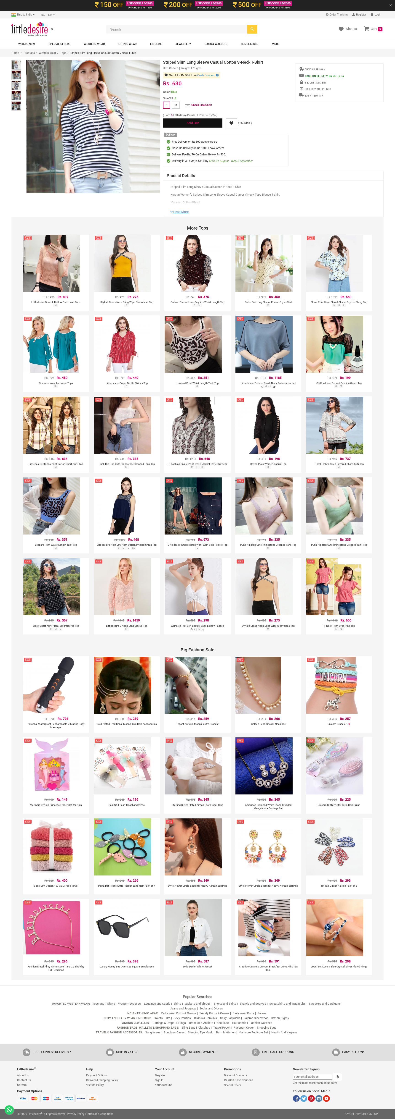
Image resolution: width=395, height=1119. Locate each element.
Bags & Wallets (216, 44)
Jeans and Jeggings (183, 1008)
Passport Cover (244, 1027)
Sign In (159, 1080)
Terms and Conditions (99, 1114)
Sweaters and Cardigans (325, 1003)
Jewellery (183, 44)
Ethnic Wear (127, 44)
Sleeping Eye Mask (200, 1032)
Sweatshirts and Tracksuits (287, 1003)
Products (29, 53)
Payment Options (96, 1075)
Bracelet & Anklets (201, 1023)
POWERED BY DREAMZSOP (361, 1114)
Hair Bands (239, 1023)
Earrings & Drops (164, 1023)
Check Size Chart (201, 105)
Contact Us (24, 1080)
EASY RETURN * (314, 95)
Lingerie (156, 44)
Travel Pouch (221, 1027)
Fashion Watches (260, 1023)
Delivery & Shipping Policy (102, 1080)
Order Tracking (338, 14)
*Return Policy (95, 1085)
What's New (26, 44)
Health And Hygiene (284, 1032)
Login (377, 14)
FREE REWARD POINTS (318, 89)
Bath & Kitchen (225, 1032)
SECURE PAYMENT (315, 82)
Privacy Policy (75, 1114)
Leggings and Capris (157, 1003)
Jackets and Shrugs (197, 1003)
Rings (182, 1023)
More (275, 44)
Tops (63, 53)
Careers (22, 1085)
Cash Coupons (238, 1080)
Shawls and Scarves (253, 1003)
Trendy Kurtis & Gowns (214, 1013)
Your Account (163, 1085)
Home (15, 53)
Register (360, 14)
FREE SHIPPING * (315, 69)
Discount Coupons (235, 1075)
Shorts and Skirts (225, 1003)
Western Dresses (129, 1003)
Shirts (177, 1003)
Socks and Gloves (211, 1008)
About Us (23, 1075)
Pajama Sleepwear (255, 1018)
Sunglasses (249, 44)
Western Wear (94, 44)
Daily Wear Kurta (243, 1013)
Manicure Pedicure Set (253, 1032)
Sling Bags (188, 1027)
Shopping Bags (266, 1027)
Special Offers (59, 44)
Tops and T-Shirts (103, 1003)
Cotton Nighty (280, 1018)
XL (55, 386)
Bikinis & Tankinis (205, 1018)
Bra (168, 1018)
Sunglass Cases (174, 1032)
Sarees (262, 1013)
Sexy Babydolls (230, 1018)
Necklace (222, 1023)
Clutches (204, 1027)
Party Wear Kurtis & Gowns (178, 1013)
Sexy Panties (182, 1018)
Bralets (158, 1018)
